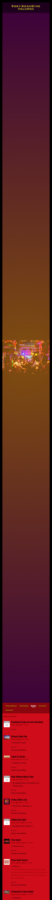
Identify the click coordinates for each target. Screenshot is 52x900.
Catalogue (24, 706)
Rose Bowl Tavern (19, 860)
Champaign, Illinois (19, 763)
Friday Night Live (19, 799)
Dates (33, 706)
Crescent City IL (18, 846)
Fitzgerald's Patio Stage (22, 891)
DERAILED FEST (18, 819)
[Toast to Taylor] (7, 757)
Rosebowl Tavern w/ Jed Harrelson (27, 722)
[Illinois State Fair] (7, 739)
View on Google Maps (18, 750)
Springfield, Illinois (19, 742)
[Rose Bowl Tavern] (7, 864)
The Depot (16, 839)
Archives (42, 706)
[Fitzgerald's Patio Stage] (7, 893)
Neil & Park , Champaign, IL (22, 806)
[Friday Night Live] (7, 804)
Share (14, 729)
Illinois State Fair (19, 736)
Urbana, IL (16, 866)
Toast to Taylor (18, 756)
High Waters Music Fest (22, 776)
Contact (9, 710)
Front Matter (11, 706)
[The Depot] (7, 843)
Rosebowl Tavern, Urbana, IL (23, 826)
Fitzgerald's (17, 898)
